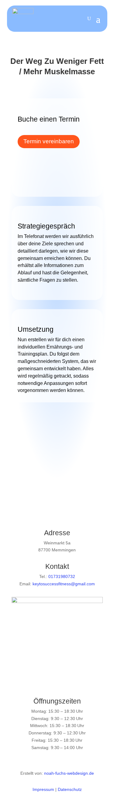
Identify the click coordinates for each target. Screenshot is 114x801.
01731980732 (61, 576)
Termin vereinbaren (48, 141)
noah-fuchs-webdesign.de (69, 773)
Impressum (43, 789)
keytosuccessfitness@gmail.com (64, 583)
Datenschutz (70, 789)
